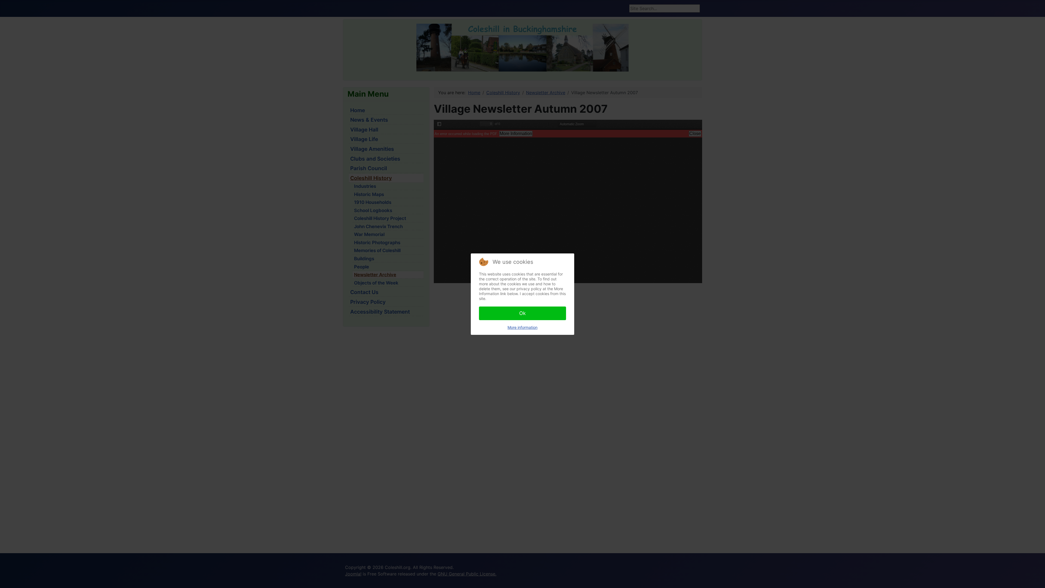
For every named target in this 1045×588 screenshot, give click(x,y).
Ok (522, 313)
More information (522, 327)
